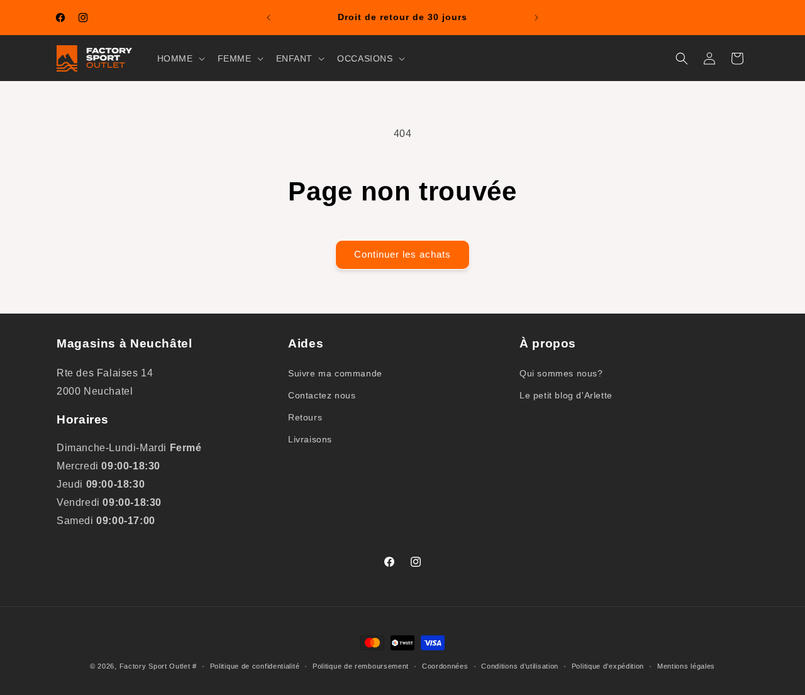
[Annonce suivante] (536, 18)
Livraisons (310, 439)
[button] (180, 58)
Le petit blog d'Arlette (566, 395)
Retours (305, 417)
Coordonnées (445, 666)
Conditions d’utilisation (519, 666)
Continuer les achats (402, 254)
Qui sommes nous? (561, 373)
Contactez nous (321, 395)
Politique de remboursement (361, 666)
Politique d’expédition (608, 666)
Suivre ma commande (335, 373)
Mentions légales (686, 666)
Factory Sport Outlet (155, 666)
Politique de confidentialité (255, 666)
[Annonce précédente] (268, 18)
